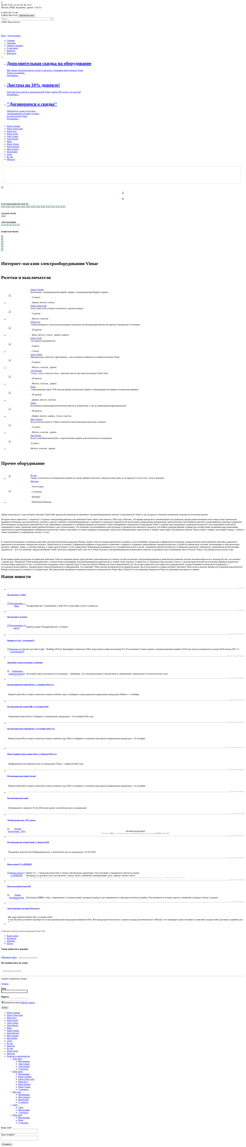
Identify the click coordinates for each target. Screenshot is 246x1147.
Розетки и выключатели (18, 1056)
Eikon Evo (12, 131)
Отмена (5, 984)
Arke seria (17, 1059)
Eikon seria (18, 1071)
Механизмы (24, 1061)
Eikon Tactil (12, 134)
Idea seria (17, 1092)
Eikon (33, 403)
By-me (10, 157)
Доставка (11, 43)
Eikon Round (13, 146)
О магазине (12, 48)
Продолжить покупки (28, 957)
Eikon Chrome (13, 126)
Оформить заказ (9, 957)
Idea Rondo (12, 152)
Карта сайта (12, 936)
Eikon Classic (13, 144)
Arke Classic (12, 136)
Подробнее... (13, 75)
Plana (9, 141)
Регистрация (14, 35)
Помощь (11, 941)
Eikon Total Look (15, 128)
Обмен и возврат (15, 45)
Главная (11, 40)
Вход (3, 35)
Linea (9, 154)
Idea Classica (13, 149)
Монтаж (11, 159)
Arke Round (12, 139)
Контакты (11, 53)
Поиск (10, 943)
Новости (11, 51)
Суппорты (23, 1069)
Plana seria (17, 1115)
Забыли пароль (27, 1002)
